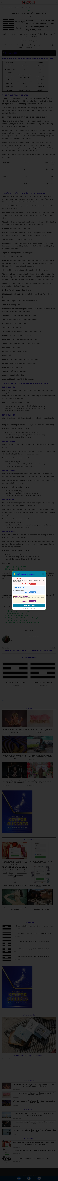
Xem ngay (32, 583)
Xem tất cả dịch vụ (29, 605)
